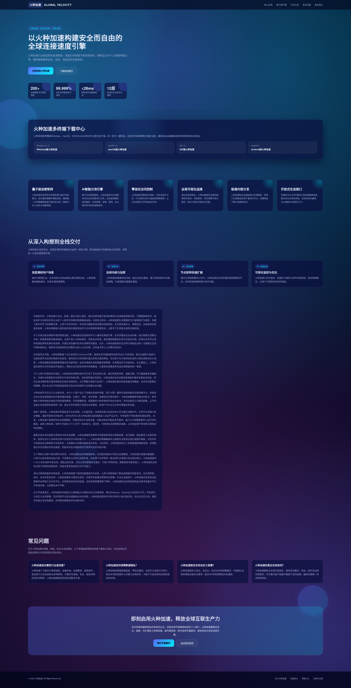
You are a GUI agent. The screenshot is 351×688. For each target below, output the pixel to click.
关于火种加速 (280, 678)
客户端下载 (281, 4)
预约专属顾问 (163, 642)
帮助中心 (305, 678)
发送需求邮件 (187, 643)
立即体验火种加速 (40, 70)
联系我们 (319, 4)
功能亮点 (294, 678)
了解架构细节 (66, 70)
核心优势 (268, 4)
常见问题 (307, 4)
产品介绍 (295, 4)
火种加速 (39, 678)
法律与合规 (318, 678)
